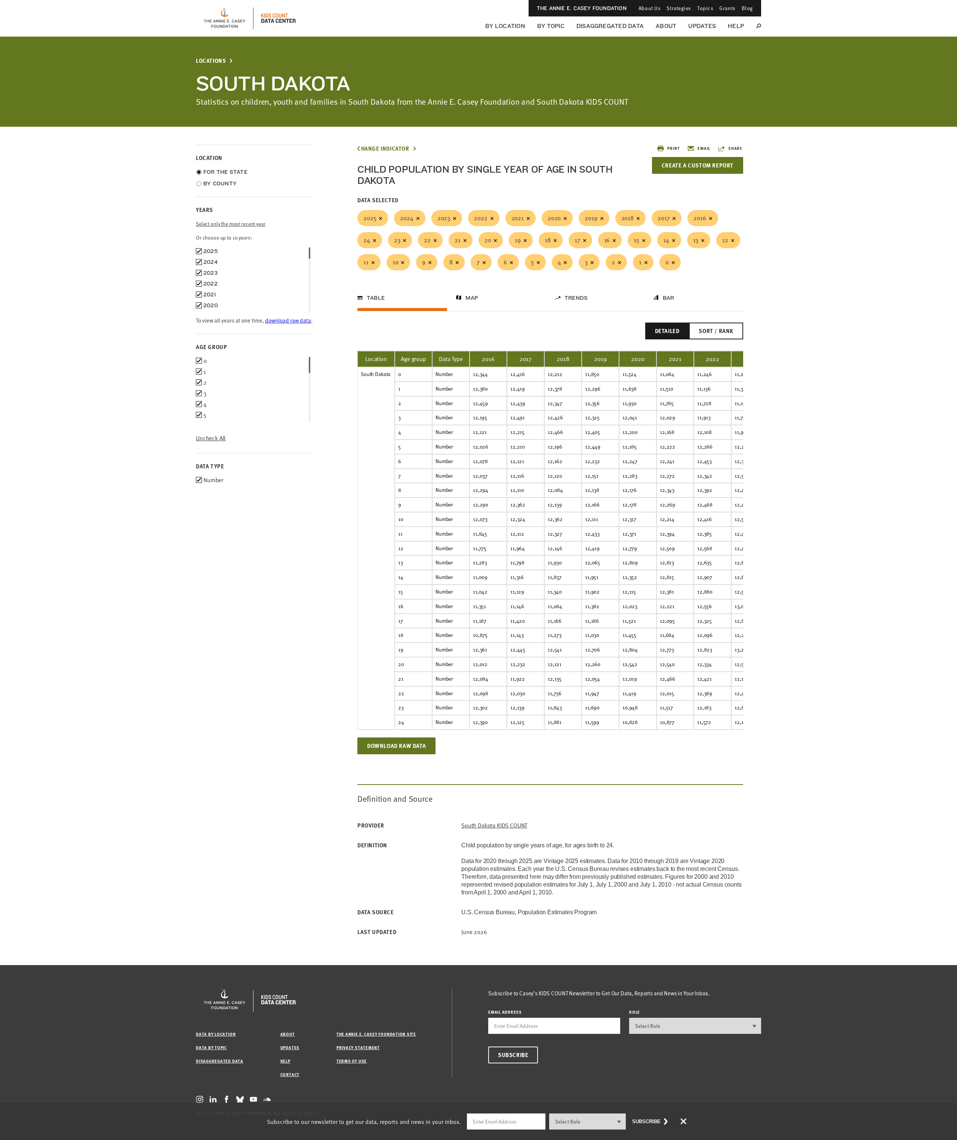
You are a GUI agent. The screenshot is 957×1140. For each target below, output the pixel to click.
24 (366, 239)
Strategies (679, 8)
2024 (406, 217)
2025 (369, 217)
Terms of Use (351, 1061)
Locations (211, 61)
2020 (554, 217)
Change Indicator (383, 148)
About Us (649, 8)
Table (376, 298)
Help (736, 26)
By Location (505, 26)
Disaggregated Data (610, 26)
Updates (702, 26)
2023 (443, 217)
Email (704, 148)
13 (696, 239)
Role (634, 1012)
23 (397, 239)
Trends (576, 298)
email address (505, 1012)
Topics (705, 8)
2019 (591, 217)
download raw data (288, 320)
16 (607, 239)
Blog (747, 8)
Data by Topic (211, 1047)
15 (636, 239)
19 (518, 239)
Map (471, 298)
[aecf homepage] (224, 18)
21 (458, 239)
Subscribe (513, 1055)
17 (577, 239)
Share (735, 148)
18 (548, 239)
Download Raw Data (396, 746)
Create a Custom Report (697, 165)
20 (487, 239)
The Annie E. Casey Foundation (582, 8)
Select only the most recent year (230, 224)
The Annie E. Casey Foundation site (376, 1034)
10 (396, 262)
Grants (727, 8)
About (666, 26)
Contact (289, 1074)
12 (725, 239)
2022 (480, 217)
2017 (664, 217)
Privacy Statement (358, 1047)
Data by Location (216, 1034)
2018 (627, 217)
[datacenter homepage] (278, 18)
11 (366, 262)
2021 (517, 217)
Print (673, 148)
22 (427, 239)
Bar (668, 298)
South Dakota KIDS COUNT (494, 825)
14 (666, 239)
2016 (699, 217)
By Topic (550, 26)
